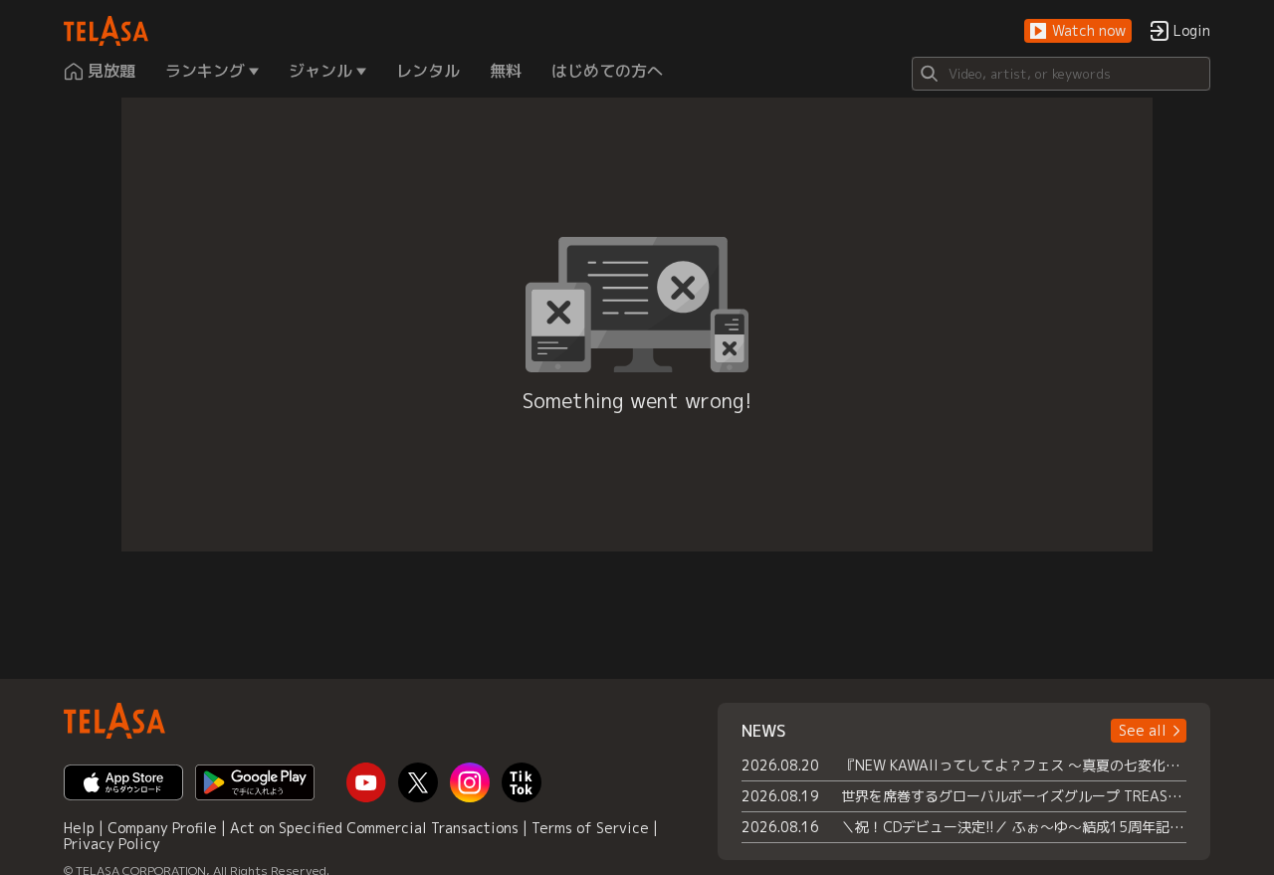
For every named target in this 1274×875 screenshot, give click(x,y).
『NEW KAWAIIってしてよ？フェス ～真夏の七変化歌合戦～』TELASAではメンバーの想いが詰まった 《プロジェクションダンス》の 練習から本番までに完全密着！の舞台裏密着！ (1013, 765)
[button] (1078, 31)
